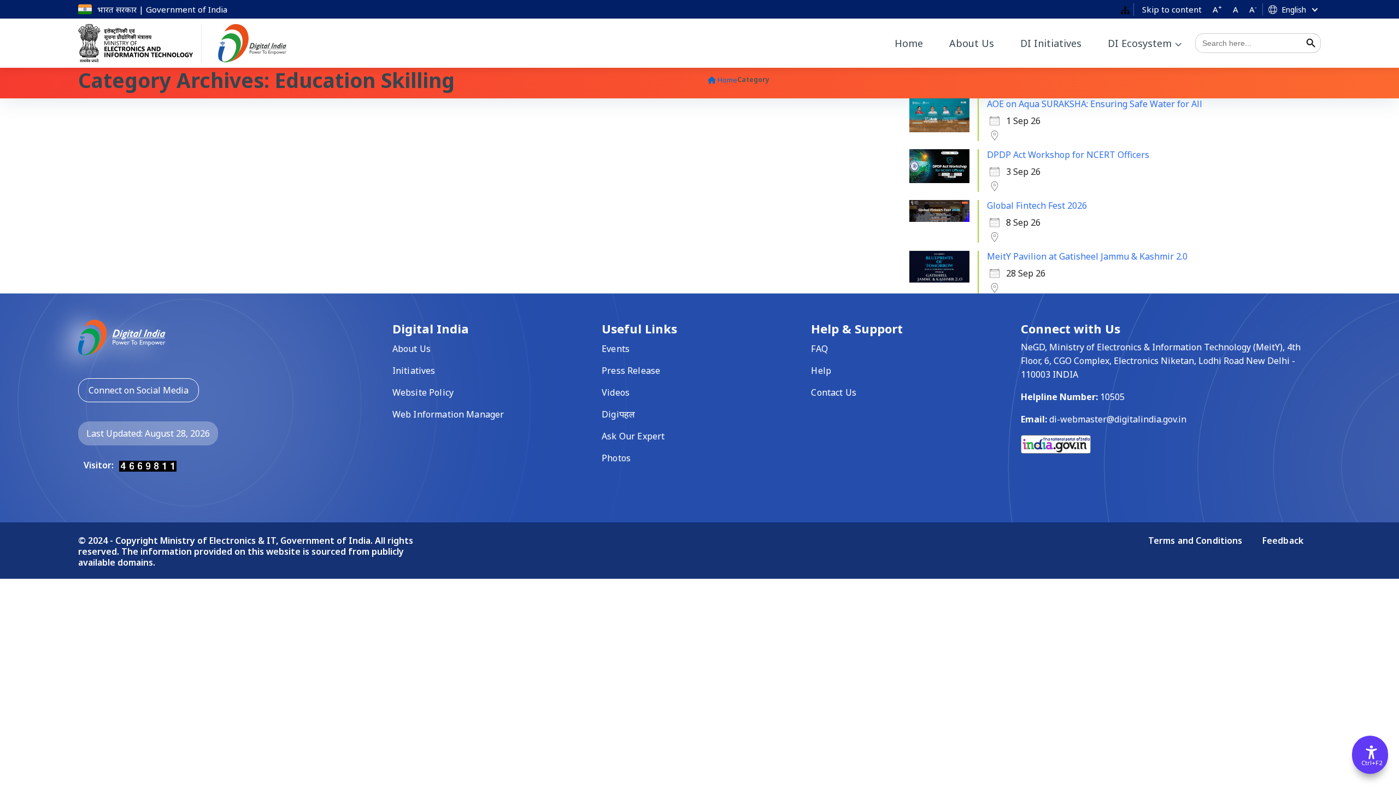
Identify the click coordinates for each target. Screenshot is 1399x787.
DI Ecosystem (1140, 43)
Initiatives (414, 371)
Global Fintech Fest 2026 (1037, 205)
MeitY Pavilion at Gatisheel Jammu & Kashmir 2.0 (1087, 256)
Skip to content (1172, 9)
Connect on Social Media (139, 390)
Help (821, 371)
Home (909, 43)
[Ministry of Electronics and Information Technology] (140, 43)
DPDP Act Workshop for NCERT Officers (1068, 155)
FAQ (819, 349)
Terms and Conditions (1196, 541)
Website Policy (423, 392)
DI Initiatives (1050, 43)
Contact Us (833, 392)
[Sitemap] (1125, 9)
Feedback (1282, 541)
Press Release (631, 371)
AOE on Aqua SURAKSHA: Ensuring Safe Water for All (1094, 104)
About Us (971, 43)
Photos (616, 458)
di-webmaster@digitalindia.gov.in (1117, 419)
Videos (616, 392)
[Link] (122, 336)
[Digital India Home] (260, 43)
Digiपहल (618, 414)
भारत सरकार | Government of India (162, 9)
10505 (1112, 397)
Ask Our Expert (633, 436)
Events (616, 349)
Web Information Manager (448, 414)
